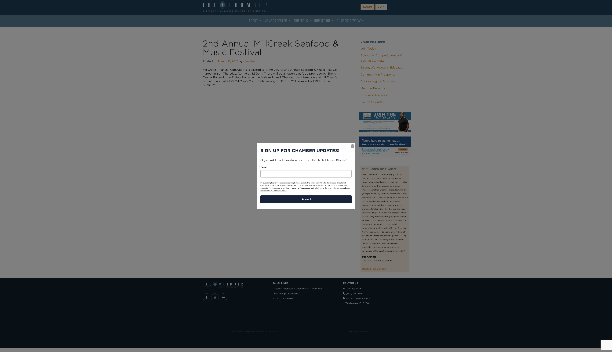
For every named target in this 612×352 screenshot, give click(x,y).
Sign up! (306, 199)
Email (263, 167)
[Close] (352, 146)
